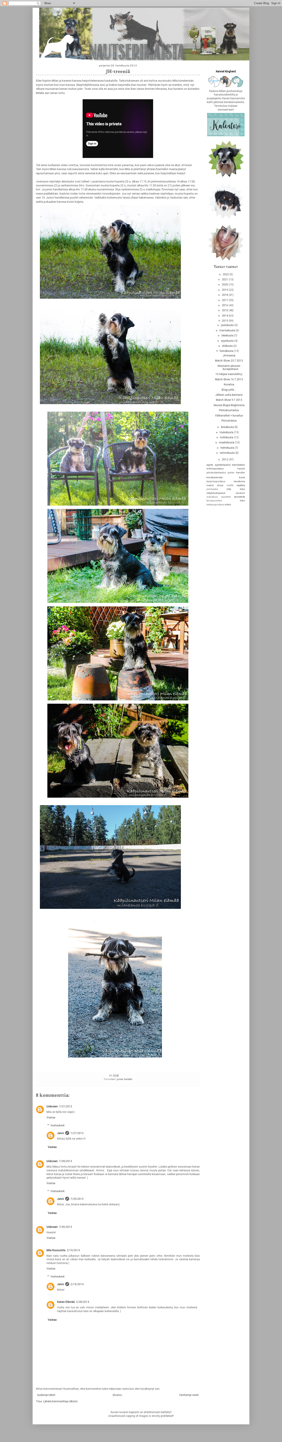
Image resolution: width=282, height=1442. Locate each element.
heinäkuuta (227, 351)
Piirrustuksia (229, 420)
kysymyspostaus (215, 481)
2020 (225, 284)
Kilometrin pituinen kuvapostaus (229, 367)
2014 (225, 315)
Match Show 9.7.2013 (229, 399)
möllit (230, 485)
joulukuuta (227, 325)
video (228, 504)
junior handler (124, 1079)
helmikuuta (228, 447)
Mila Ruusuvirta (55, 1250)
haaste (241, 468)
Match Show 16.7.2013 (229, 379)
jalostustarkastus (216, 472)
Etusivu (117, 1395)
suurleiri (226, 496)
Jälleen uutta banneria (229, 394)
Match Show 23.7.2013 (229, 360)
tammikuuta (227, 452)
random (240, 493)
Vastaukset (57, 1125)
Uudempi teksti (46, 1395)
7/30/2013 (65, 1226)
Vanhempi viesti (189, 1395)
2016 (225, 305)
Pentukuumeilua (229, 410)
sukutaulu (212, 496)
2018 (225, 294)
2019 (225, 289)
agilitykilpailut (222, 464)
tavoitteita (239, 496)
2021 (225, 279)
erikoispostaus (215, 468)
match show (214, 485)
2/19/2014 (73, 1250)
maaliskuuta (227, 442)
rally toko (235, 489)
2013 (225, 320)
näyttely (240, 485)
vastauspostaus (215, 504)
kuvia (242, 477)
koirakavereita (214, 477)
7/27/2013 (65, 1106)
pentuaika (212, 489)
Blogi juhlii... (229, 389)
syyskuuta (227, 340)
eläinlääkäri (238, 464)
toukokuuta (227, 432)
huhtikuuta (227, 437)
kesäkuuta (227, 427)
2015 (225, 310)
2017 (225, 300)
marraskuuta (227, 330)
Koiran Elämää (66, 1301)
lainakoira (239, 481)
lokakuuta (227, 335)
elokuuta (227, 345)
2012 (225, 459)
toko (242, 500)
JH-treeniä (229, 355)
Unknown (52, 1106)
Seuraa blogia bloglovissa (229, 405)
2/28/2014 (82, 1301)
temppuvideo (214, 500)
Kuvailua (229, 384)
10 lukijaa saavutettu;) (228, 374)
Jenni (60, 1133)
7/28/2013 (65, 1161)
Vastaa (50, 1117)
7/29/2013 (76, 1198)
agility (209, 464)
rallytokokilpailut (215, 493)
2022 (226, 274)
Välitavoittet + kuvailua (229, 415)
